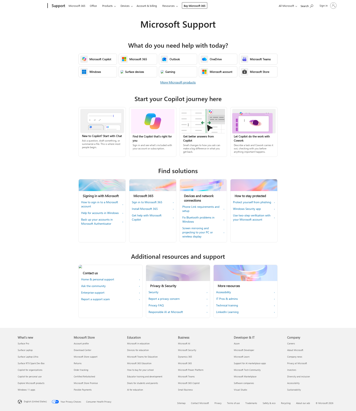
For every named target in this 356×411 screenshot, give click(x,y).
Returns (78, 363)
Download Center (82, 350)
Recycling (285, 403)
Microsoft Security (187, 350)
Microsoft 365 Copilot (189, 383)
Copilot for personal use (30, 376)
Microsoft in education (138, 343)
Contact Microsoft (200, 403)
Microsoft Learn (241, 356)
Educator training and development (144, 376)
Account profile (81, 343)
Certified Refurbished (84, 376)
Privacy (217, 403)
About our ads (303, 403)
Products (107, 5)
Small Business (185, 389)
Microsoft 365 (77, 5)
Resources (168, 5)
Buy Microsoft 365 (194, 5)
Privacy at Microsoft (297, 363)
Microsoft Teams (186, 376)
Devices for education (138, 350)
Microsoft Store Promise (86, 383)
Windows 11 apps (26, 389)
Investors (291, 369)
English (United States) (35, 401)
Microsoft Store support (85, 356)
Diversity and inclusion (298, 376)
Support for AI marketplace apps (250, 363)
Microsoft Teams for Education (142, 356)
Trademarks (251, 403)
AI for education (135, 389)
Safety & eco (269, 403)
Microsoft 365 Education (139, 363)
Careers (291, 343)
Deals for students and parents (142, 383)
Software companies (244, 383)
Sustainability (294, 389)
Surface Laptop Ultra (28, 356)
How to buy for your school (140, 369)
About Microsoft (295, 350)
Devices (125, 5)
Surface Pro (23, 343)
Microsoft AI (184, 343)
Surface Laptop (25, 350)
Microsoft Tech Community (247, 369)
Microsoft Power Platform (190, 369)
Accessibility (293, 383)
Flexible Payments (83, 389)
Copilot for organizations (30, 369)
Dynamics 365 (185, 356)
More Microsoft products (178, 82)
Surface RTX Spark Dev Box (31, 363)
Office (93, 5)
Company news (294, 356)
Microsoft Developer (244, 350)
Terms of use (233, 403)
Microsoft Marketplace (245, 376)
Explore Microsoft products (31, 383)
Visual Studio (240, 389)
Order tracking (81, 369)
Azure (237, 343)
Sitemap (181, 403)
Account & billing (147, 5)
